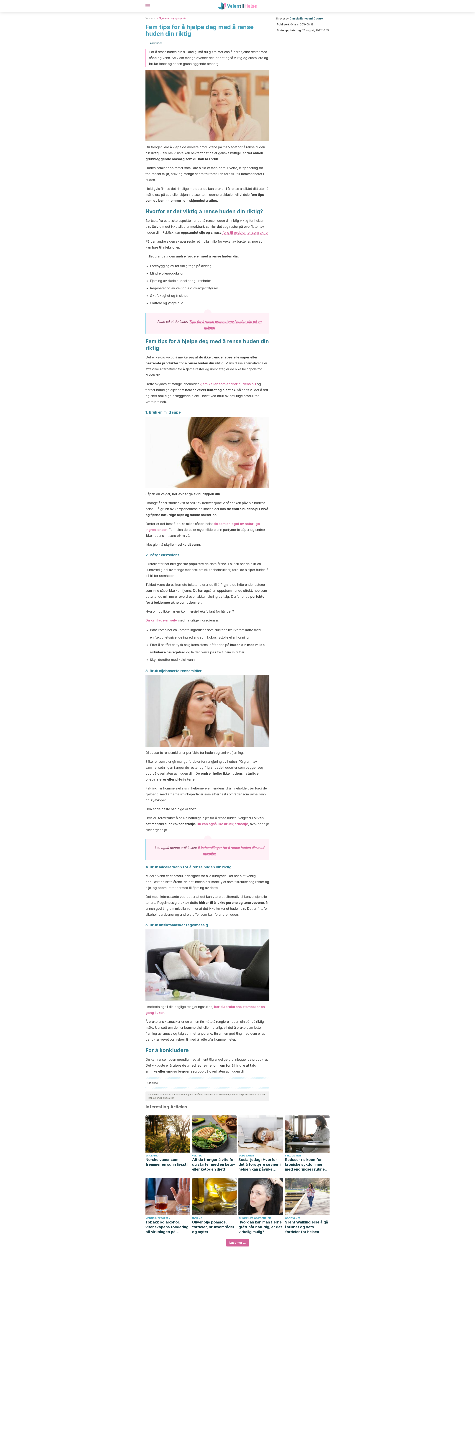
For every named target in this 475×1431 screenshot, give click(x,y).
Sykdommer (293, 1155)
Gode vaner (246, 1155)
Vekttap (197, 1155)
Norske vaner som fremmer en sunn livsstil (166, 1162)
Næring (197, 1218)
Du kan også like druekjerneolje (222, 824)
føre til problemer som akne (245, 232)
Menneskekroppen (157, 1218)
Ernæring (152, 1155)
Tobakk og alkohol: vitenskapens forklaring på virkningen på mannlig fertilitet (167, 1227)
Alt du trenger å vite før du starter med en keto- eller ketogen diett (213, 1164)
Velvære (150, 18)
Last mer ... (237, 1242)
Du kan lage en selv (161, 620)
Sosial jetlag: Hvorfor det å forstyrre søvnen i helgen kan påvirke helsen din (259, 1164)
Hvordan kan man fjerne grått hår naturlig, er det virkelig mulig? (260, 1227)
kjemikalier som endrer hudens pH (228, 384)
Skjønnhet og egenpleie (172, 18)
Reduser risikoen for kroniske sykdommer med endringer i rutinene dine (307, 1164)
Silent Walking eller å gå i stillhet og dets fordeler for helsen (306, 1227)
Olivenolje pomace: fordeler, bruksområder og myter (213, 1227)
